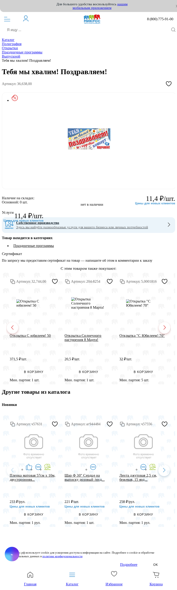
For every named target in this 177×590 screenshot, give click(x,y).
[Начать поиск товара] (173, 30)
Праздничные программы (33, 246)
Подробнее (128, 565)
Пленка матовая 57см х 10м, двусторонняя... (33, 477)
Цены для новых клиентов (23, 220)
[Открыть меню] (7, 19)
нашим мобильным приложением (100, 6)
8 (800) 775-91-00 (160, 19)
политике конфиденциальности (62, 556)
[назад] (12, 328)
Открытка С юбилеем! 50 (30, 336)
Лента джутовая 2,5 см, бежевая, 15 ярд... (138, 477)
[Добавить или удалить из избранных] (168, 84)
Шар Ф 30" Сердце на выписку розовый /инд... (85, 477)
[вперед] (164, 328)
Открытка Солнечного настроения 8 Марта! (83, 337)
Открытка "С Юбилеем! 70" (142, 336)
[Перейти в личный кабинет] (28, 18)
